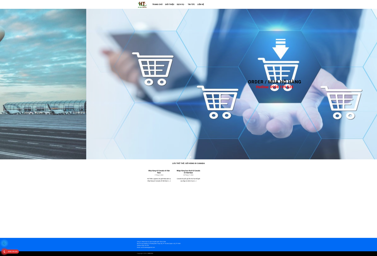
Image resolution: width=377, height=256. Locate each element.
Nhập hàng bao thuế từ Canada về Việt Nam (188, 172)
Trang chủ (157, 4)
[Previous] (10, 84)
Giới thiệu (169, 4)
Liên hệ (200, 4)
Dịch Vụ (180, 4)
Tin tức (191, 4)
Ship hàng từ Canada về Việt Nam (159, 172)
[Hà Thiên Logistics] (143, 4)
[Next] (367, 84)
